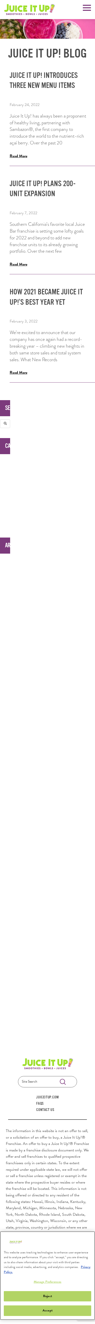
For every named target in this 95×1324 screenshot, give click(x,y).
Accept (47, 1310)
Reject (47, 1296)
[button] (87, 7)
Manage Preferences (47, 1281)
